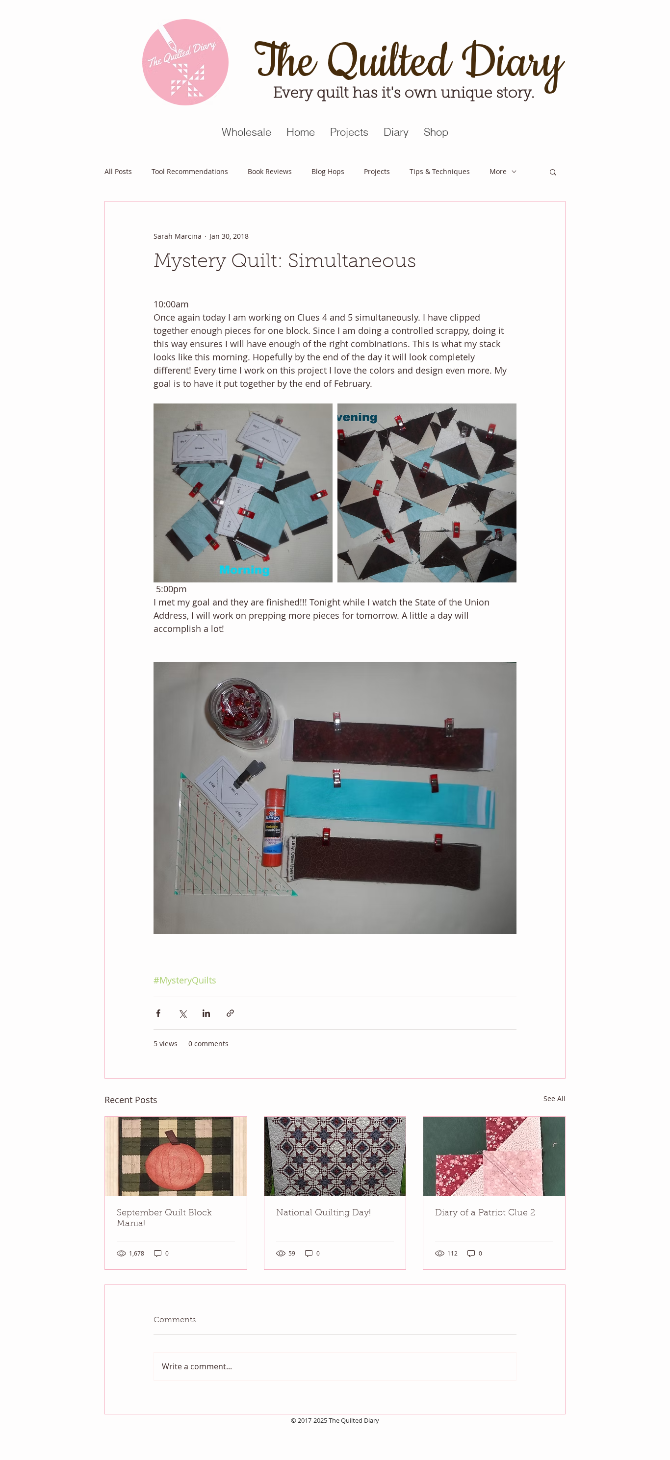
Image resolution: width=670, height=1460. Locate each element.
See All (554, 1098)
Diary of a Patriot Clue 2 (485, 1213)
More (498, 171)
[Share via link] (230, 1013)
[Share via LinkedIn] (206, 1013)
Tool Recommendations (190, 171)
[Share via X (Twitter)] (182, 1013)
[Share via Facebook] (158, 1013)
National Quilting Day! (323, 1213)
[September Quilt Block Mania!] (176, 1156)
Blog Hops (327, 171)
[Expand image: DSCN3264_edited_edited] (243, 492)
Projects (377, 171)
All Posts (118, 171)
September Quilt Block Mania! (164, 1219)
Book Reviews (270, 171)
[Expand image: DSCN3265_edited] (426, 492)
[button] (553, 172)
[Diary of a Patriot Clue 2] (494, 1156)
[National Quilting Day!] (335, 1156)
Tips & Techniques (440, 171)
